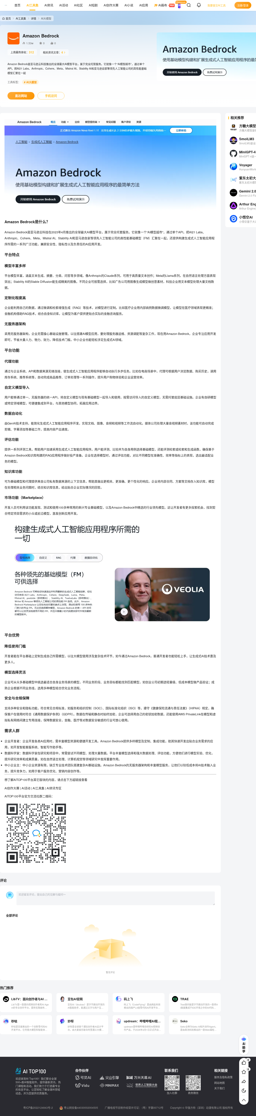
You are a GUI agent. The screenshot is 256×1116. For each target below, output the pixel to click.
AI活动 (63, 5)
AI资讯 (48, 5)
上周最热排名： (22, 52)
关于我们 (219, 1088)
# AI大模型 (30, 82)
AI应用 (143, 5)
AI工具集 (32, 5)
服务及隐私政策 (223, 1077)
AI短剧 (93, 5)
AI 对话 (179, 5)
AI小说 (128, 5)
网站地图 (219, 1083)
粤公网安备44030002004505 (81, 1107)
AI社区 (78, 5)
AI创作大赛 (111, 5)
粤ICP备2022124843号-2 (38, 1107)
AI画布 (162, 5)
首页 (17, 5)
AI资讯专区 (54, 788)
